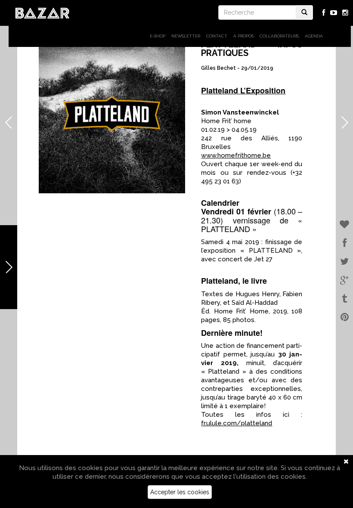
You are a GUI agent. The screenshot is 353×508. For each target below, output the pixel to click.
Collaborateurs (279, 36)
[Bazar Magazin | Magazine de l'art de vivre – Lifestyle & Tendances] (42, 12)
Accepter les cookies (179, 492)
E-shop (157, 36)
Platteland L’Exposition (243, 90)
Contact (216, 36)
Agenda (314, 36)
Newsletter (185, 36)
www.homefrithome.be (236, 155)
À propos (243, 36)
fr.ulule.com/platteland (236, 423)
